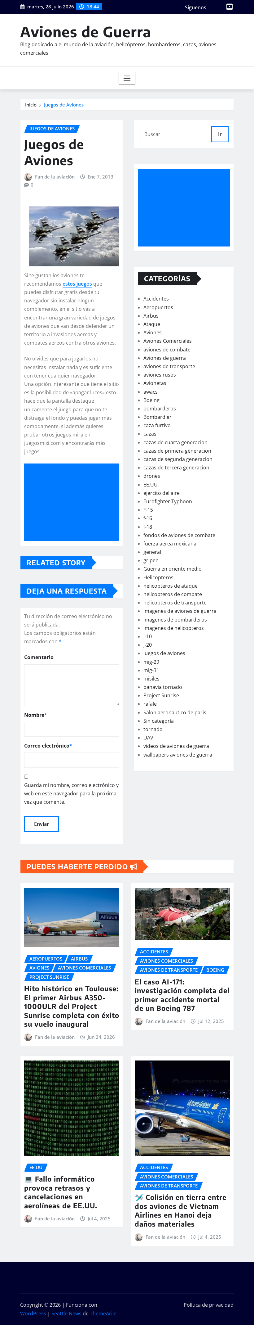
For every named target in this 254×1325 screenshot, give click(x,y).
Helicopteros (158, 577)
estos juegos (77, 283)
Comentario (39, 657)
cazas (149, 433)
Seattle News (66, 1313)
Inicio (31, 105)
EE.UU (150, 484)
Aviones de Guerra (85, 31)
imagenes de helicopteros (173, 628)
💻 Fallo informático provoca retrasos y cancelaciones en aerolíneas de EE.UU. (60, 1192)
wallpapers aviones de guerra (177, 754)
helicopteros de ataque (170, 585)
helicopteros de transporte (175, 602)
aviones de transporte (169, 366)
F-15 (148, 509)
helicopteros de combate (172, 594)
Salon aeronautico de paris (174, 712)
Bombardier (157, 417)
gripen (151, 560)
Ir (220, 134)
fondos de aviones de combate (179, 535)
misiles (151, 678)
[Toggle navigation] (127, 78)
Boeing (151, 400)
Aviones (152, 332)
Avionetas (154, 383)
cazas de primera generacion (177, 450)
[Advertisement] (74, 502)
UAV (148, 737)
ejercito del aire (161, 493)
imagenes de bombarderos (175, 619)
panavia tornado (162, 687)
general (152, 552)
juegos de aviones (164, 653)
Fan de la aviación (55, 177)
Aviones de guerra (164, 358)
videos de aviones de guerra (176, 746)
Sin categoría (158, 720)
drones (151, 476)
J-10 (147, 636)
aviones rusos (159, 374)
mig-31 (151, 670)
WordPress (33, 1313)
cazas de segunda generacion (177, 459)
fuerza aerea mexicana (169, 543)
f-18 (147, 526)
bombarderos (159, 408)
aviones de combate (166, 349)
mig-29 (151, 661)
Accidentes (156, 298)
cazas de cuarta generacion (175, 442)
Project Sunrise (161, 695)
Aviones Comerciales (167, 340)
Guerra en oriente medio (172, 568)
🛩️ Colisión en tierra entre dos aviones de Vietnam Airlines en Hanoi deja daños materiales (180, 1210)
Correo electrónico (48, 745)
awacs (150, 391)
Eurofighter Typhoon (167, 501)
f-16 (147, 518)
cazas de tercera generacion (176, 467)
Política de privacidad (209, 1304)
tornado (153, 729)
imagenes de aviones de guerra (180, 611)
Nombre (35, 715)
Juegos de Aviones (64, 105)
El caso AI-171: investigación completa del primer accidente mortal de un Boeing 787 (182, 995)
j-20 (147, 644)
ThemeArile (103, 1313)
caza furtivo (157, 425)
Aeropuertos (158, 307)
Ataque (151, 324)
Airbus (151, 315)
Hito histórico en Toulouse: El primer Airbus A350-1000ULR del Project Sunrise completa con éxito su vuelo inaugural (71, 1006)
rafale (150, 703)
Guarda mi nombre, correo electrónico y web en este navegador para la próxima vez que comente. (71, 793)
